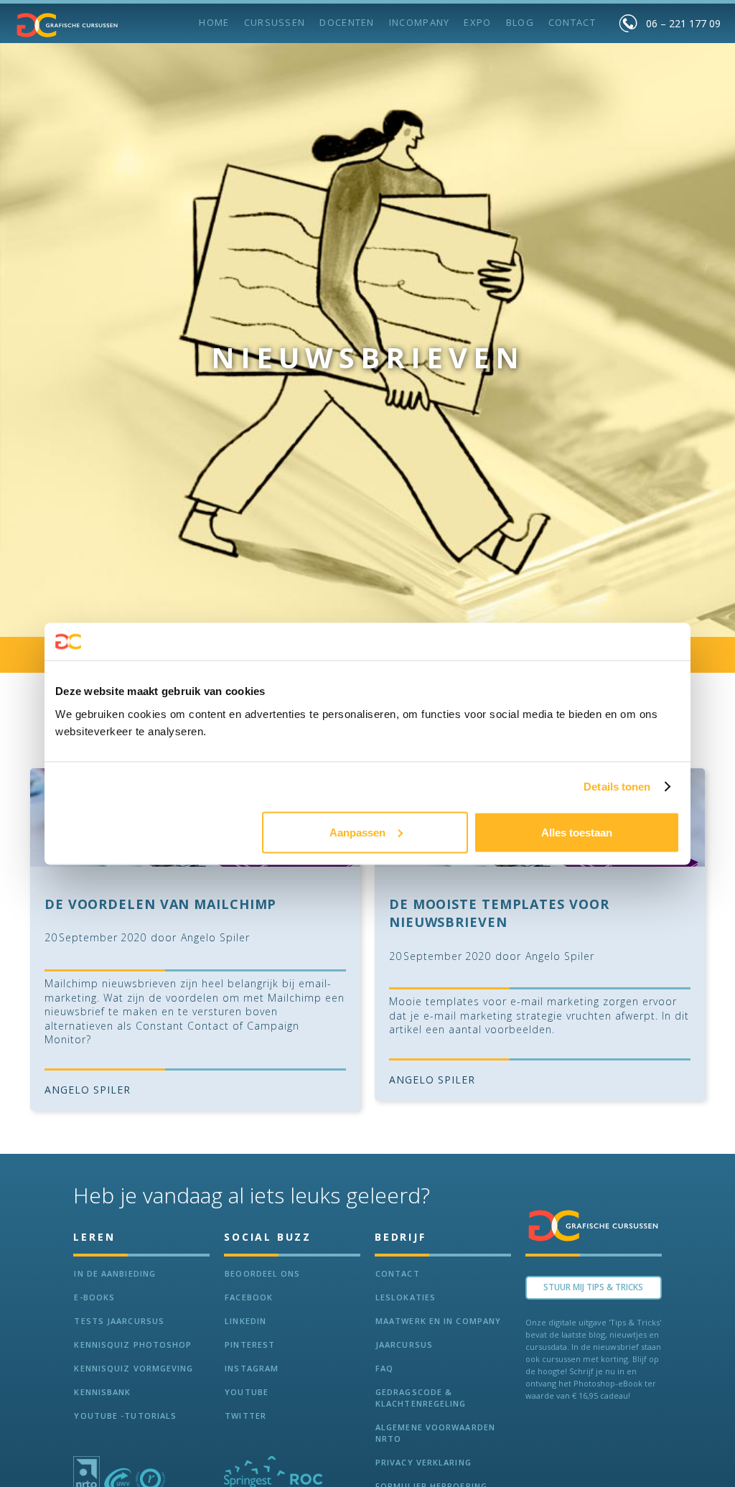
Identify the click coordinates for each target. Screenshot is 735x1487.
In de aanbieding (115, 1273)
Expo (477, 22)
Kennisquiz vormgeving (133, 1368)
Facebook (249, 1297)
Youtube (246, 1391)
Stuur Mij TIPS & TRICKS (593, 1287)
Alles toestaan (576, 832)
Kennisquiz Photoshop (133, 1344)
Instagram (251, 1368)
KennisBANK (102, 1391)
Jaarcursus (404, 1344)
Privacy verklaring (423, 1462)
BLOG (520, 22)
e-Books (94, 1297)
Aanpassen (357, 832)
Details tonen (617, 786)
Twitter (245, 1415)
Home (214, 22)
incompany (419, 22)
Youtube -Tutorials (125, 1415)
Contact (572, 22)
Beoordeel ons (262, 1273)
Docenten (346, 22)
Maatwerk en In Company (438, 1320)
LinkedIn (245, 1320)
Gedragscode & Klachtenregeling (421, 1397)
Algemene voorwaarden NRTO (435, 1433)
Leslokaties (405, 1297)
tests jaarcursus (119, 1320)
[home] (67, 25)
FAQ (384, 1368)
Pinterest (250, 1344)
